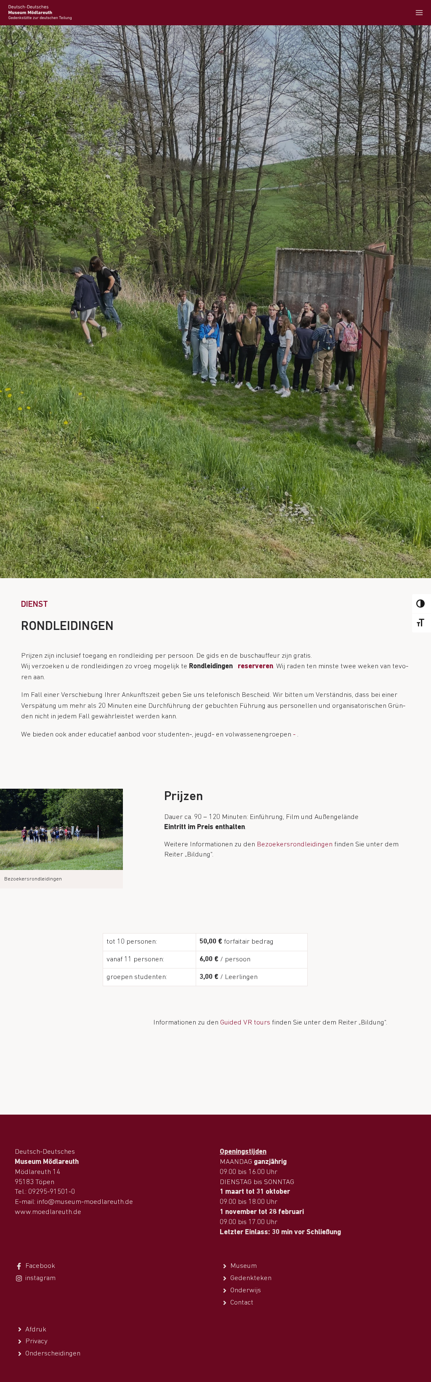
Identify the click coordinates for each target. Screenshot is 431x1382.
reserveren (255, 666)
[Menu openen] (419, 12)
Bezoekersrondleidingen (295, 844)
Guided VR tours (245, 1022)
